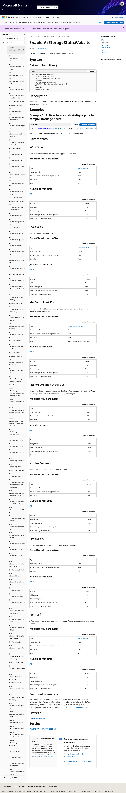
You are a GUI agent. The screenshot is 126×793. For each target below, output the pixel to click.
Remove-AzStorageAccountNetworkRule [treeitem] (16, 771)
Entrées (104, 50)
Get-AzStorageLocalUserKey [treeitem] (16, 279)
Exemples (105, 45)
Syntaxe (104, 40)
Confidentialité (72, 791)
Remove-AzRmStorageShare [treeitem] (15, 750)
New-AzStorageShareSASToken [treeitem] (17, 668)
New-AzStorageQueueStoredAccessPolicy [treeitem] (16, 656)
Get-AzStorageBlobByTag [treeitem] (15, 153)
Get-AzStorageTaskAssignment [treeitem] (16, 370)
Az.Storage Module (42, 49)
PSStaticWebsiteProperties (42, 728)
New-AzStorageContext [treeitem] (16, 570)
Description (106, 42)
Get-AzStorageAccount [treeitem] (16, 105)
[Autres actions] (95, 36)
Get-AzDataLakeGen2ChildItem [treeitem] (16, 58)
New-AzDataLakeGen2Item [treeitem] (16, 445)
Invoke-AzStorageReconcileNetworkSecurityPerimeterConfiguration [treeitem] (17, 422)
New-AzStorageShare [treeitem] (16, 662)
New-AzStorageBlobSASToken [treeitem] (17, 542)
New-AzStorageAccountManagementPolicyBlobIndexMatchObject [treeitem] (16, 483)
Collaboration (60, 791)
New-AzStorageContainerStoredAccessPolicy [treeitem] (17, 564)
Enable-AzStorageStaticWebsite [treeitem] (16, 50)
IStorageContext (83, 248)
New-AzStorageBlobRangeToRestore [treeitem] (16, 535)
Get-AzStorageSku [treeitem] (14, 352)
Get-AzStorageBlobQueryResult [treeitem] (16, 183)
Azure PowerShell (48, 36)
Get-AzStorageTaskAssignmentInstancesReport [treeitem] (16, 379)
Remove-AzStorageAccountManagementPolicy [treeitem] (16, 763)
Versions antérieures (40, 791)
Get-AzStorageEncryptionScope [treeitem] (16, 221)
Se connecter (119, 17)
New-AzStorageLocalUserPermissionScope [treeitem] (16, 610)
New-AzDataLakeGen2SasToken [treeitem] (16, 452)
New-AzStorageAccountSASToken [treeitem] (17, 510)
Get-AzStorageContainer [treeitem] (17, 201)
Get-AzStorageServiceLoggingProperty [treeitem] (17, 317)
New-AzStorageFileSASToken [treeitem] (16, 595)
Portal (101, 22)
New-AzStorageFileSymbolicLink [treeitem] (17, 602)
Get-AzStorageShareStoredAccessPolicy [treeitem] (16, 346)
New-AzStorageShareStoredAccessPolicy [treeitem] (16, 676)
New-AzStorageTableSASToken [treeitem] (16, 688)
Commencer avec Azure (115, 22)
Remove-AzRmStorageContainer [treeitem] (16, 727)
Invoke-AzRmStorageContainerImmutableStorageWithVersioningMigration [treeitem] (17, 392)
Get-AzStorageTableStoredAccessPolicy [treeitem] (16, 362)
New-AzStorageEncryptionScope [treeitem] (16, 582)
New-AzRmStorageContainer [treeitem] (16, 459)
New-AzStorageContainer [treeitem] (15, 548)
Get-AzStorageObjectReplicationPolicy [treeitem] (17, 297)
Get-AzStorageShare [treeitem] (15, 340)
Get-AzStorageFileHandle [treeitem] (15, 244)
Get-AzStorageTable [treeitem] (15, 356)
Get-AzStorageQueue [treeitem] (16, 303)
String (89, 408)
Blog (51, 791)
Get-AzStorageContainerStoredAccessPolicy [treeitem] (17, 207)
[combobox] (13, 38)
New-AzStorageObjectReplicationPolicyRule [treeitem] (17, 636)
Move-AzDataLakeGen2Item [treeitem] (16, 439)
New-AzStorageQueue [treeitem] (16, 642)
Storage (68, 36)
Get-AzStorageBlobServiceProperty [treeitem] (16, 191)
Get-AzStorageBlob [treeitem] (15, 148)
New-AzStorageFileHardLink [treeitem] (16, 589)
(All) (31, 194)
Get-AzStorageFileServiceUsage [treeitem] (16, 260)
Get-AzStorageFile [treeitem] (14, 228)
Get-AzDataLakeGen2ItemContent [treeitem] (16, 81)
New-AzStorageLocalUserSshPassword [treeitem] (16, 619)
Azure (38, 36)
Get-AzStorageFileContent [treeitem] (16, 232)
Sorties (104, 53)
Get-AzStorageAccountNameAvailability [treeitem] (17, 134)
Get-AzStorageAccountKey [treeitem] (16, 110)
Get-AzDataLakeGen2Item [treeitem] (16, 74)
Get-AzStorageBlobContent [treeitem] (16, 159)
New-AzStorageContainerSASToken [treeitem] (16, 555)
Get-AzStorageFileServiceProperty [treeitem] (17, 251)
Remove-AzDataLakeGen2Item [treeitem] (16, 721)
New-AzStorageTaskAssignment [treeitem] (16, 705)
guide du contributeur (44, 757)
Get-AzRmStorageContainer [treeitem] (16, 88)
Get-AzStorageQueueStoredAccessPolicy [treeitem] (16, 309)
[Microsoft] (3, 17)
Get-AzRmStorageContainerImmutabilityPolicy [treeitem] (17, 95)
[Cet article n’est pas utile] (105, 63)
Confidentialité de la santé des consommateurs (96, 791)
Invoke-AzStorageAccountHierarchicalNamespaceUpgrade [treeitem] (16, 411)
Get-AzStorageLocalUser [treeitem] (17, 274)
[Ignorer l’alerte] (122, 4)
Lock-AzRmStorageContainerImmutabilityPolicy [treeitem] (17, 431)
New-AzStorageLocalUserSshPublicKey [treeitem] (16, 627)
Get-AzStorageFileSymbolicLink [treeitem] (17, 268)
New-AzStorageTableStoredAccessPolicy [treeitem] (16, 697)
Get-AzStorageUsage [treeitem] (15, 385)
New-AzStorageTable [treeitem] (15, 683)
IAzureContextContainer (76, 326)
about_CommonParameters (80, 707)
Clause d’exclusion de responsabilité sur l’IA (16, 791)
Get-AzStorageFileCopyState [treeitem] (16, 238)
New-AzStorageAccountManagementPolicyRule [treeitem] (16, 501)
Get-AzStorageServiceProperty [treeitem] (17, 334)
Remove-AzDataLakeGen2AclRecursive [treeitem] (16, 714)
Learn (32, 36)
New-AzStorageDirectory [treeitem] (15, 575)
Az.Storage (59, 36)
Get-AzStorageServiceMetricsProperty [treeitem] (16, 326)
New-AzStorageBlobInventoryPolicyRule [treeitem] (17, 518)
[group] (63, 128)
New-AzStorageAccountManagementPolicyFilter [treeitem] (16, 493)
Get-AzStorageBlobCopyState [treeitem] (16, 166)
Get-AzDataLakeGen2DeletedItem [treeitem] (16, 66)
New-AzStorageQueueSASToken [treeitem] (16, 648)
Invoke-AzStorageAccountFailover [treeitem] (16, 401)
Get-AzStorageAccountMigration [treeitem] (17, 125)
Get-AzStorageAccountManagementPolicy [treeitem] (16, 117)
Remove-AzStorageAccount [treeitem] (15, 756)
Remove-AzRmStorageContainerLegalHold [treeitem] (16, 742)
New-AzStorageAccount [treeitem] (16, 470)
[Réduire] (24, 34)
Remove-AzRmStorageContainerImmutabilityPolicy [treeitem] (17, 734)
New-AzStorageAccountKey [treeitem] (16, 475)
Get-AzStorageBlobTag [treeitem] (16, 198)
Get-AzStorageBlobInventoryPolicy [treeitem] (17, 174)
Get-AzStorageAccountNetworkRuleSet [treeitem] (16, 142)
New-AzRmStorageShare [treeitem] (15, 465)
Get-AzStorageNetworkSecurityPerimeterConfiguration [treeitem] (17, 287)
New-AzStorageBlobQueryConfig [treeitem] (16, 526)
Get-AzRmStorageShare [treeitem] (16, 102)
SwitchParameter (83, 168)
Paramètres (106, 48)
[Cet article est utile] (102, 63)
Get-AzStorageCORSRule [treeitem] (15, 214)
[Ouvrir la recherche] (112, 17)
